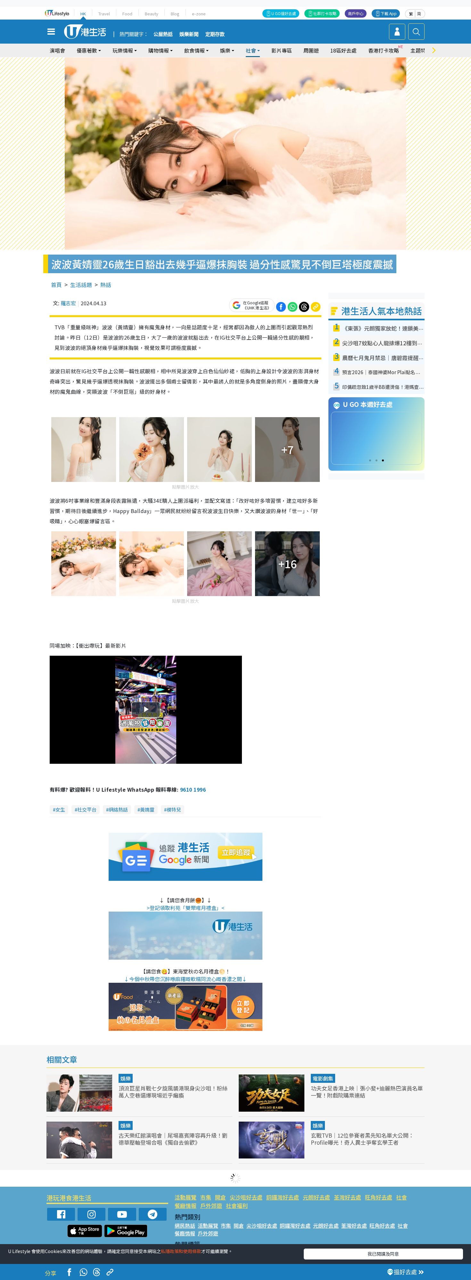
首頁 (56, 285)
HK (83, 14)
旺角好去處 (378, 1197)
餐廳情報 (185, 1205)
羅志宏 (68, 303)
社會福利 (237, 1205)
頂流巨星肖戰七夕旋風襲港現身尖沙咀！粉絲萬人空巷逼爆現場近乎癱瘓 (173, 1091)
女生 (60, 809)
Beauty (151, 14)
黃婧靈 (147, 809)
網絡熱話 (118, 809)
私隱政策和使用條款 (181, 1251)
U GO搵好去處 (283, 13)
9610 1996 (193, 789)
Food (127, 14)
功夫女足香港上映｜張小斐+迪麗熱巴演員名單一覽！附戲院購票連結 (367, 1091)
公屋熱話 (163, 34)
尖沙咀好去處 (246, 1197)
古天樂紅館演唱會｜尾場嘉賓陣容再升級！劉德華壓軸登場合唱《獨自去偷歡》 (173, 1138)
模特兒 (174, 809)
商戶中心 (355, 13)
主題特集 (420, 50)
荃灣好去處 (347, 1197)
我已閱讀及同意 (383, 1254)
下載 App (389, 13)
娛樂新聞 (189, 34)
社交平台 (86, 809)
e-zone (199, 14)
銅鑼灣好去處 (282, 1197)
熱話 (105, 285)
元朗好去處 (316, 1197)
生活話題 (81, 285)
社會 (401, 1197)
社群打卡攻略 (324, 13)
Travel (104, 14)
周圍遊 (311, 50)
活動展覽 (185, 1197)
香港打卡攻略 (383, 50)
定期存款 (215, 34)
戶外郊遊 (211, 1205)
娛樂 (125, 1078)
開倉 (220, 1197)
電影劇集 (323, 1078)
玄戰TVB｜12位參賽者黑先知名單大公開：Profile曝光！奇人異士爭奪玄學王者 (362, 1138)
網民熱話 (185, 1225)
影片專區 (281, 50)
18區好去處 (343, 50)
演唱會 (57, 50)
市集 (205, 1197)
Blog (175, 14)
